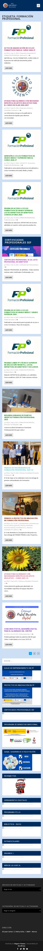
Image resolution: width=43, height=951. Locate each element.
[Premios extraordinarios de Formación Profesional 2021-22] (21, 453)
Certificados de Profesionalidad (29, 265)
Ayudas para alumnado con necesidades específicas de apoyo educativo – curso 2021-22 (19, 576)
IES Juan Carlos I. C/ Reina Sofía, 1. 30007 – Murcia (19, 932)
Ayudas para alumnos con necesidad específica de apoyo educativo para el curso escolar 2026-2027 (21, 103)
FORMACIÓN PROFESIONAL (11, 55)
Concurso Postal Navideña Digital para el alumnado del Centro (20, 630)
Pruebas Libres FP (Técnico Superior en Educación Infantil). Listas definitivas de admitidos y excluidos (21, 365)
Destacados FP (31, 53)
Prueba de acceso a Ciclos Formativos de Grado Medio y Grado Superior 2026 (21, 312)
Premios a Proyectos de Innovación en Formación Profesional (21, 519)
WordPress (21, 946)
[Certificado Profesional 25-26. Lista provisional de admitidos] (21, 247)
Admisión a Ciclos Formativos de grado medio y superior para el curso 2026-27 (19, 158)
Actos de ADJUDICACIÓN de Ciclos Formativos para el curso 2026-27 (19, 49)
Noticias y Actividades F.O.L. (18, 527)
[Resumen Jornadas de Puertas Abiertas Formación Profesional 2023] (21, 400)
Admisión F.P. (23, 163)
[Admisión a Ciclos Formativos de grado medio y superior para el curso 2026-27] (21, 141)
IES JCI (8, 53)
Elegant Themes (19, 944)
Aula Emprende (23, 523)
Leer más (8, 68)
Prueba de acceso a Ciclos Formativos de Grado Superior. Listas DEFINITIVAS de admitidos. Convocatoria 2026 (18, 211)
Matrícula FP (23, 55)
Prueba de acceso (9, 220)
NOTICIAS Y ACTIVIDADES (11, 425)
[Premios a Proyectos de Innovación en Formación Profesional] (21, 503)
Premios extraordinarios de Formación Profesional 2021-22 (18, 469)
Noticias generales (14, 525)
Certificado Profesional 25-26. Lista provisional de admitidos (21, 261)
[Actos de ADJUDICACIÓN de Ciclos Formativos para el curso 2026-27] (21, 33)
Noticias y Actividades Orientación (28, 581)
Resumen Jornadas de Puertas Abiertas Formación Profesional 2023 (19, 417)
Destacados (23, 53)
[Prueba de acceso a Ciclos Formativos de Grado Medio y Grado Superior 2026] (21, 295)
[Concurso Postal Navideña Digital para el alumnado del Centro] (21, 614)
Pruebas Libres (8, 372)
